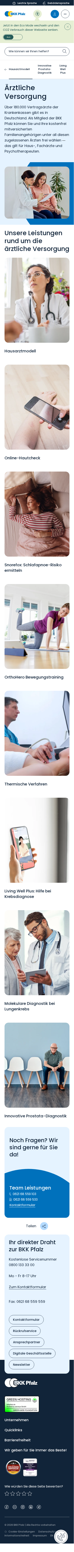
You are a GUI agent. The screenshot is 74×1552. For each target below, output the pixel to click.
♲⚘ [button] (37, 13)
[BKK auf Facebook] (7, 1506)
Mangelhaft (7, 1493)
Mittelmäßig (12, 1493)
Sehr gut (29, 1493)
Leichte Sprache (27, 3)
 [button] (44, 1226)
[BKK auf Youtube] (15, 1506)
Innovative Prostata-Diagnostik (45, 69)
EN (51, 1535)
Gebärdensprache (58, 3)
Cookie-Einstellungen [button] (21, 1531)
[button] (65, 14)
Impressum (40, 1535)
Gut (18, 1493)
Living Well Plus (63, 69)
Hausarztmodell (19, 69)
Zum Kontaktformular (27, 1286)
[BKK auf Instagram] (23, 1506)
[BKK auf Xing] (39, 1506)
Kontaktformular (22, 1205)
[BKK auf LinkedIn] (31, 1506)
